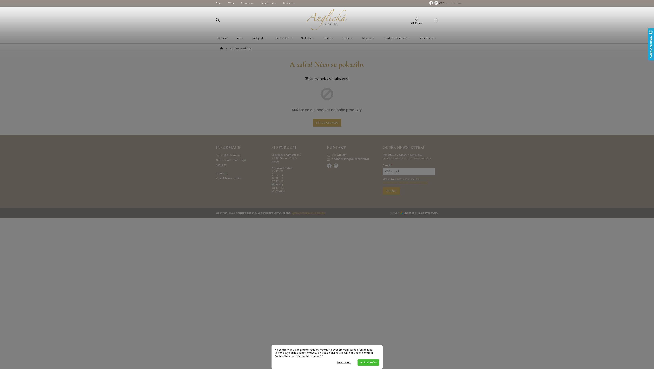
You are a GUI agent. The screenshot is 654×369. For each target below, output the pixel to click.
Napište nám (268, 3)
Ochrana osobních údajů (231, 160)
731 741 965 (339, 155)
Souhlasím (370, 362)
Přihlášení (416, 23)
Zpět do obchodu (327, 122)
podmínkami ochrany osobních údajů (405, 182)
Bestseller (289, 3)
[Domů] (221, 48)
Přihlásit (391, 191)
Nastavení (344, 362)
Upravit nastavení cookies (308, 213)
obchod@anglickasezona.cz (350, 159)
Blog (218, 3)
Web (231, 3)
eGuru (434, 213)
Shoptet (409, 213)
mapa (275, 161)
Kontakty (221, 165)
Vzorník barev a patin (228, 178)
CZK (442, 3)
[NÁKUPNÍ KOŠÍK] (431, 19)
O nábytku (222, 173)
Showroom (247, 3)
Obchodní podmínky (228, 155)
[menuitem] (222, 38)
